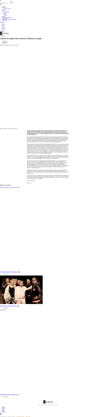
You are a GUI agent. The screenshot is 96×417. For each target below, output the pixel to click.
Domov (3, 24)
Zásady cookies (28, 416)
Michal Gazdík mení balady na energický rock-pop (9, 394)
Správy (6, 43)
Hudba (3, 27)
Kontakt (3, 29)
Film (3, 26)
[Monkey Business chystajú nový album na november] (21, 303)
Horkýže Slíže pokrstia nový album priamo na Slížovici (10, 271)
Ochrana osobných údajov (20, 416)
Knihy (3, 28)
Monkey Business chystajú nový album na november (10, 305)
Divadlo (3, 25)
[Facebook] (0, 414)
